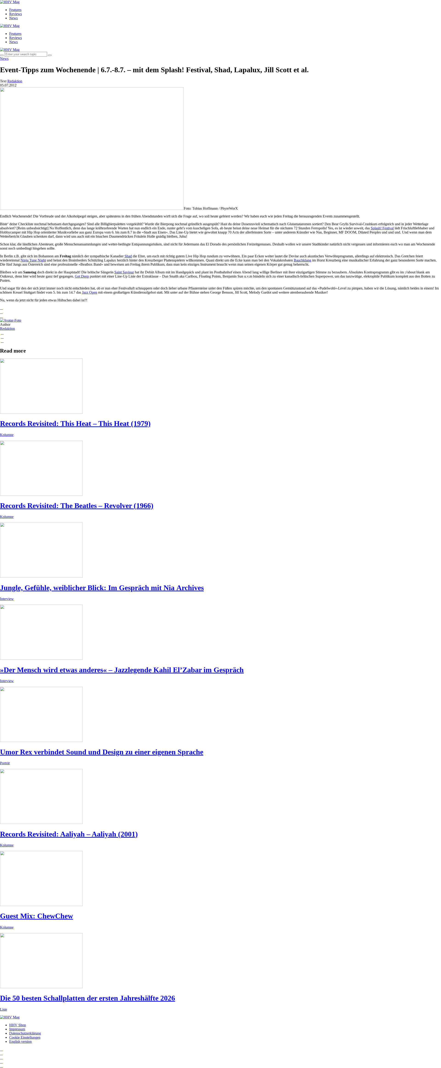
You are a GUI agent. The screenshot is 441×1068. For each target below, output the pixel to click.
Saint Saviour (124, 272)
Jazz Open (89, 292)
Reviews (15, 14)
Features (15, 10)
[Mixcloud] (1, 1062)
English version (20, 1041)
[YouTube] (1, 1058)
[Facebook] (1, 1053)
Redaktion (7, 329)
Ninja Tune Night (33, 260)
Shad (128, 256)
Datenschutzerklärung (25, 1033)
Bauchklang (302, 260)
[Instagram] (1, 1049)
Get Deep (82, 276)
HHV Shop (17, 1025)
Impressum (17, 1029)
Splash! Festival (382, 228)
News (13, 18)
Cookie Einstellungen (24, 1037)
